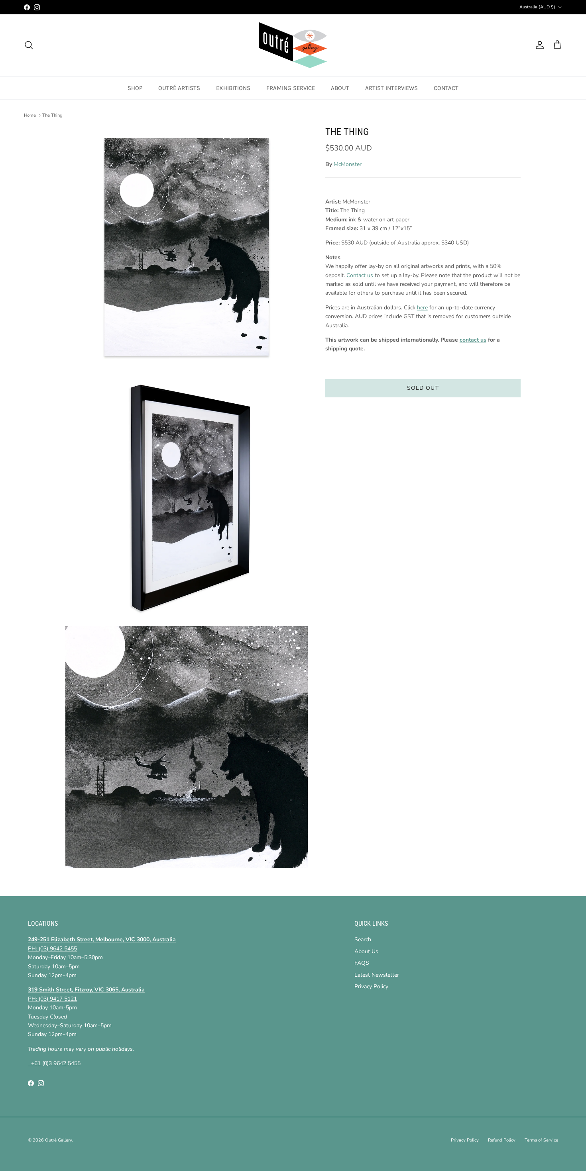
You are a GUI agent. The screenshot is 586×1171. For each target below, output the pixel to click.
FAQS (361, 963)
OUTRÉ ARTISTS (179, 88)
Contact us (359, 275)
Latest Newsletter (376, 975)
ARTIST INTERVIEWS (391, 88)
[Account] (538, 45)
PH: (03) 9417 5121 (52, 999)
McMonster (348, 164)
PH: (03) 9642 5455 (52, 948)
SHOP (135, 88)
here (422, 307)
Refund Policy (501, 1140)
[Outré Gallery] (293, 45)
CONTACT (446, 88)
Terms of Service (541, 1140)
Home (30, 115)
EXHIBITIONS (233, 88)
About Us (366, 951)
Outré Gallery (58, 1140)
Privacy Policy (371, 986)
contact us (473, 340)
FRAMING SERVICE (290, 88)
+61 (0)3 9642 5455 (54, 1063)
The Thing (52, 115)
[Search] (28, 45)
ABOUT (340, 88)
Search (362, 939)
